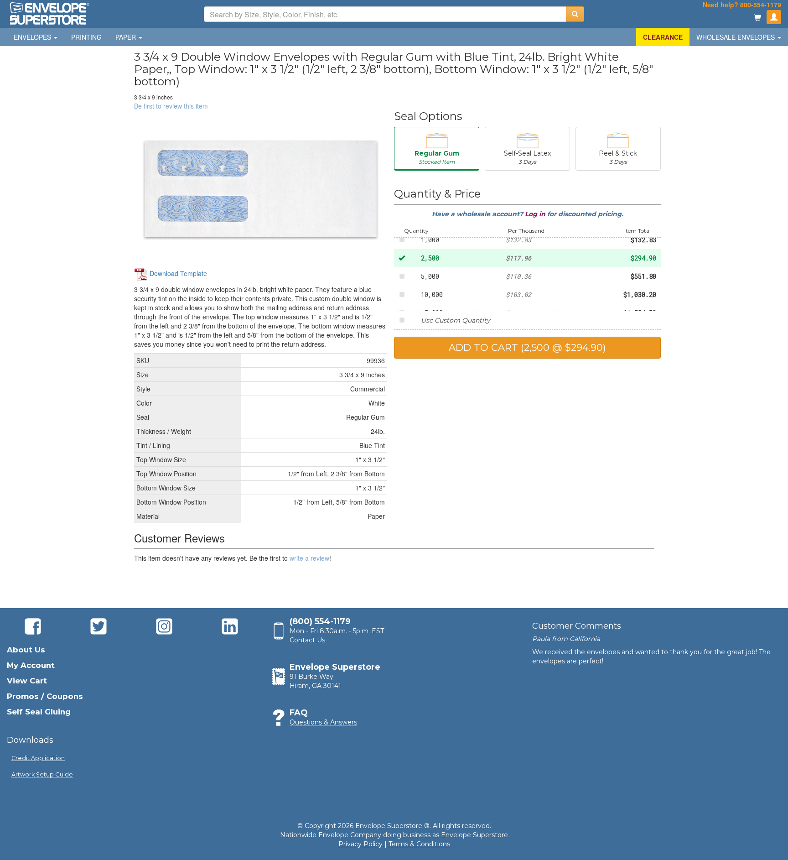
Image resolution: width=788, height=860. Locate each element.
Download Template (177, 273)
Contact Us (307, 640)
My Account (31, 665)
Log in (536, 214)
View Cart (27, 680)
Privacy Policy (360, 844)
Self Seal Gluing (39, 711)
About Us (26, 649)
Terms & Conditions (419, 844)
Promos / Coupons (45, 696)
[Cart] (757, 18)
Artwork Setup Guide (42, 774)
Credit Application (38, 758)
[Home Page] (49, 12)
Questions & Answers (323, 722)
